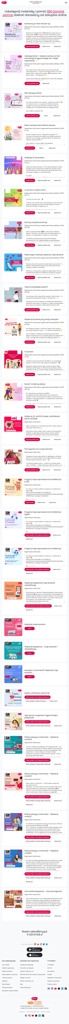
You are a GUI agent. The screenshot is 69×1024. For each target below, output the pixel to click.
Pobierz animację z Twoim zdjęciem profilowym (38, 606)
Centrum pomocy (7, 977)
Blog (21, 984)
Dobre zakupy (6, 984)
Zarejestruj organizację (26, 965)
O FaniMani (50, 965)
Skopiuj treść (57, 46)
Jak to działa (5, 965)
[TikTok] (66, 988)
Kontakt (49, 974)
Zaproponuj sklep (7, 987)
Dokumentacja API (25, 987)
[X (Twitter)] (59, 988)
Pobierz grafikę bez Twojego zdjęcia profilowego (38, 725)
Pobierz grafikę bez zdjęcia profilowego (36, 701)
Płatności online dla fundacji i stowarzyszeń (32, 974)
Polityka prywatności (53, 981)
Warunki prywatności (33, 1012)
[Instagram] (52, 988)
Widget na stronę (25, 977)
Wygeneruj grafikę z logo (44, 180)
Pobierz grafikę (30, 502)
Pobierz (46, 115)
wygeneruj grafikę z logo (32, 46)
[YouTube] (55, 988)
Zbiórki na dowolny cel (26, 971)
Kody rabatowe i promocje (9, 974)
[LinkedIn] (62, 988)
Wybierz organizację (8, 968)
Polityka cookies (52, 984)
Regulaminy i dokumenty (54, 977)
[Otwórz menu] (66, 2)
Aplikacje (4, 981)
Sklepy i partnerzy (7, 971)
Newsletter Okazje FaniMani (10, 990)
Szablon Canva (46, 46)
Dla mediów (50, 971)
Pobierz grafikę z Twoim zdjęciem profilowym (37, 535)
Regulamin (22, 1012)
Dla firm (49, 968)
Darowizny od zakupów (27, 968)
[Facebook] (48, 988)
